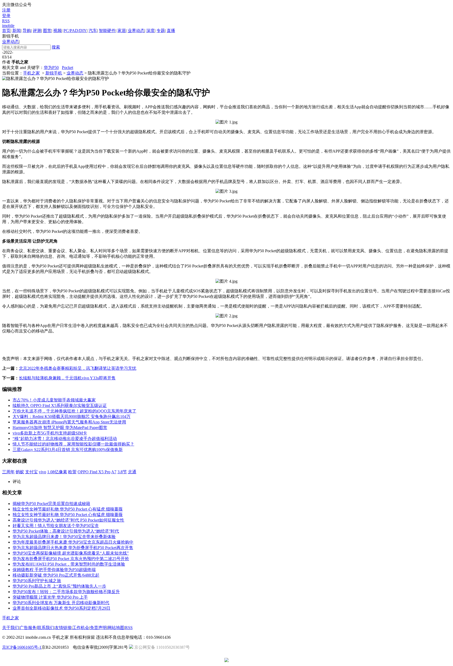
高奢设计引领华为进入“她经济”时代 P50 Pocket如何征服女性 (68, 520)
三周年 (8, 472)
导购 (27, 30)
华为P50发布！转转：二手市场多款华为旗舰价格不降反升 (66, 591)
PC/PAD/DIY (75, 30)
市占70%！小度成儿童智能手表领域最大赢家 (54, 400)
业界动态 (136, 30)
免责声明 (98, 627)
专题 (161, 30)
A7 (113, 472)
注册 (6, 10)
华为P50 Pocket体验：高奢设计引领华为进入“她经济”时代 (66, 531)
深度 (150, 30)
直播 (171, 30)
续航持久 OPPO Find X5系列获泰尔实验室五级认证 (60, 405)
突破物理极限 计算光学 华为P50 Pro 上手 (50, 597)
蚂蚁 (20, 472)
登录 (6, 15)
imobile (8, 25)
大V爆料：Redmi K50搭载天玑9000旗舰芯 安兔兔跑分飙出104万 (72, 416)
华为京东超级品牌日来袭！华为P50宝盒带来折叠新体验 (64, 536)
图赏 (47, 30)
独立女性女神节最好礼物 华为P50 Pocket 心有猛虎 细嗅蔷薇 (68, 509)
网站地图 (115, 627)
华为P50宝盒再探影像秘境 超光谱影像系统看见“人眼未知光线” (71, 553)
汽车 (93, 30)
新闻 (16, 30)
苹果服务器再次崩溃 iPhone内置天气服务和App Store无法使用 (69, 422)
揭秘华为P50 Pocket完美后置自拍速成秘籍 (51, 503)
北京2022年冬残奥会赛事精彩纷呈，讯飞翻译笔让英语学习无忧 (77, 368)
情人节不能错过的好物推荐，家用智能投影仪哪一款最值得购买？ (73, 444)
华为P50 (51, 67)
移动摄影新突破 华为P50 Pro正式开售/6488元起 (56, 575)
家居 (121, 30)
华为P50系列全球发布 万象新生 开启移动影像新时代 (61, 602)
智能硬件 (107, 30)
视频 (57, 30)
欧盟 (72, 472)
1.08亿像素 (57, 472)
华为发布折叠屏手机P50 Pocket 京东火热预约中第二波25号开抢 (71, 558)
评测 (37, 30)
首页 (6, 30)
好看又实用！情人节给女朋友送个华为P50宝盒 (56, 525)
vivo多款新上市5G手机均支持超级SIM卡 (50, 433)
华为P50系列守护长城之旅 (37, 580)
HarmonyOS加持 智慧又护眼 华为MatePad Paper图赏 (60, 427)
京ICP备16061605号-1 (21, 647)
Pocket (67, 67)
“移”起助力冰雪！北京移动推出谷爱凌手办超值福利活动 (65, 438)
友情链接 (63, 627)
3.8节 (122, 472)
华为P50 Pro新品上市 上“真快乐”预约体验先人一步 (59, 586)
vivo (42, 472)
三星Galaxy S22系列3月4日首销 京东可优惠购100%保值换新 (68, 449)
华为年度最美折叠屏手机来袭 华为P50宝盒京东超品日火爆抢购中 (73, 542)
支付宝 (31, 472)
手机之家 (31, 73)
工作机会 (80, 627)
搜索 (56, 47)
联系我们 (45, 627)
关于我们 (10, 627)
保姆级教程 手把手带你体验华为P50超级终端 (54, 569)
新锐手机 (53, 73)
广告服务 (28, 627)
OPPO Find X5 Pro (94, 472)
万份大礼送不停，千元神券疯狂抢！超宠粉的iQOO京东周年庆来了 (74, 411)
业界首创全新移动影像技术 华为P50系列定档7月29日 (61, 608)
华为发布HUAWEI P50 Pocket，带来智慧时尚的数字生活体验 (69, 564)
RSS (6, 21)
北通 (132, 472)
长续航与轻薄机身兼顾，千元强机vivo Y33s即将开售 (67, 378)
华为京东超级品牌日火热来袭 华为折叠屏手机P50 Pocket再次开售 (73, 547)
